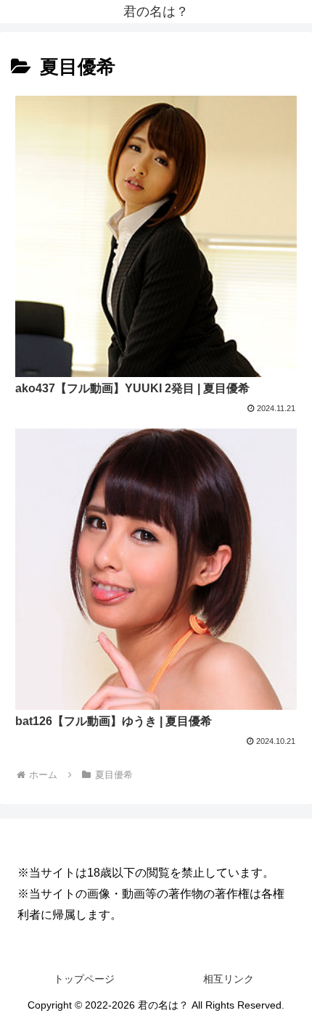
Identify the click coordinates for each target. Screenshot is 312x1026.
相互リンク (228, 979)
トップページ (84, 979)
